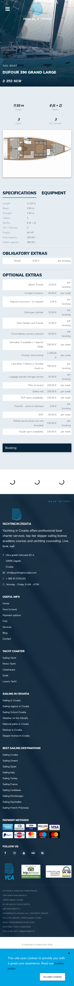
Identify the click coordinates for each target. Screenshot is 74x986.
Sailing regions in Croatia (16, 706)
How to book (10, 609)
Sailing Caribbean (12, 790)
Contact (7, 638)
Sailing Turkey (10, 778)
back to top (59, 501)
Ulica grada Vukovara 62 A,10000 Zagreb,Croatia (20, 560)
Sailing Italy (9, 772)
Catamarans (9, 669)
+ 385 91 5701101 (16, 578)
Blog (5, 633)
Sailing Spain (9, 766)
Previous (7, 153)
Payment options (12, 615)
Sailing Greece (10, 760)
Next (67, 153)
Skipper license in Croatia (16, 735)
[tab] (54, 193)
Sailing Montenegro (13, 796)
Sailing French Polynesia (16, 807)
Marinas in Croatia (12, 730)
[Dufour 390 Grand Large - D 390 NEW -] (37, 153)
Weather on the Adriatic (15, 718)
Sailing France (10, 784)
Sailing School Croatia (14, 712)
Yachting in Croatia (37, 19)
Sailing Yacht (9, 658)
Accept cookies (52, 977)
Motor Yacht (9, 663)
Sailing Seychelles (12, 802)
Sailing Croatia (10, 754)
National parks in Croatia (16, 724)
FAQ (5, 621)
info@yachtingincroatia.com (21, 572)
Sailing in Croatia (11, 700)
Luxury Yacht (10, 681)
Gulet (5, 675)
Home (6, 603)
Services (7, 627)
